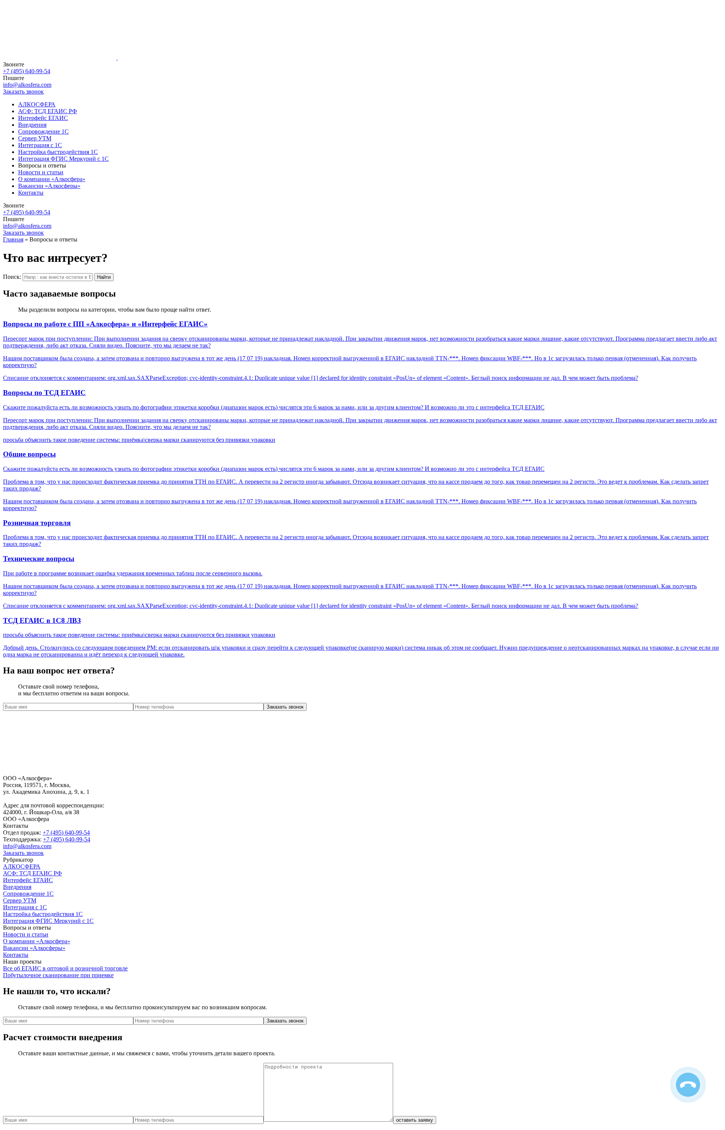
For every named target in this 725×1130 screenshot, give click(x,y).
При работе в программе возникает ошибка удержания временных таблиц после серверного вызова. (132, 573)
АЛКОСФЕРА (37, 104)
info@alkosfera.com (27, 84)
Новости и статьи (40, 172)
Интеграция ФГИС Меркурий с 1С (63, 158)
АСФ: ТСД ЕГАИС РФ (47, 111)
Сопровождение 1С (43, 131)
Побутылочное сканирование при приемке (58, 975)
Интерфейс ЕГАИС (43, 118)
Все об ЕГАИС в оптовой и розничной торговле (65, 968)
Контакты (30, 192)
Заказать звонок (23, 853)
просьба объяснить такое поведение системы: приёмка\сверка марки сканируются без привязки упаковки (139, 440)
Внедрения (32, 124)
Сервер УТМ (34, 138)
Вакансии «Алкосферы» (49, 186)
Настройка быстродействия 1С (58, 152)
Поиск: (12, 277)
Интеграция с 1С (40, 145)
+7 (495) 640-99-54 (26, 71)
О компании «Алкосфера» (51, 179)
